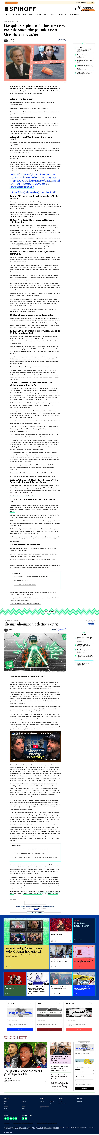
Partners (6, 1108)
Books (30, 14)
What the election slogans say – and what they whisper (29, 853)
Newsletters (62, 14)
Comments (61, 629)
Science (6, 1111)
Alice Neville (11, 39)
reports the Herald (36, 228)
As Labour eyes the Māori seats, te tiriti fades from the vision (31, 849)
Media (23, 1108)
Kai (4, 1103)
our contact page (63, 1127)
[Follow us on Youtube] (10, 1119)
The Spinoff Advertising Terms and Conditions (47, 1123)
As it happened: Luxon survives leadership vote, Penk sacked (31, 576)
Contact (42, 1101)
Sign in (91, 2)
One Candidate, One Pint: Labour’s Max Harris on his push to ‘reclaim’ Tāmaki (35, 857)
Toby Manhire (11, 629)
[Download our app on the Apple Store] (23, 1119)
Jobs (51, 1103)
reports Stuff (43, 214)
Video (5, 1101)
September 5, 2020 (47, 192)
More (45, 14)
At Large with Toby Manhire (36, 711)
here (11, 93)
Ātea (24, 14)
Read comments (35, 912)
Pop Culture (16, 14)
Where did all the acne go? (21, 580)
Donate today (86, 10)
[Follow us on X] (8, 1119)
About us (42, 1103)
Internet (6, 1106)
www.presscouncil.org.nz (21, 1128)
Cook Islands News (19, 397)
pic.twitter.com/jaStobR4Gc (22, 186)
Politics (8, 14)
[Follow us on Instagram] (13, 1119)
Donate (60, 1101)
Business (24, 1111)
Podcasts (53, 14)
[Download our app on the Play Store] (26, 1119)
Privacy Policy (7, 1123)
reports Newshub (37, 171)
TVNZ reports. (18, 145)
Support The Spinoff (11, 2)
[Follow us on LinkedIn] (16, 1119)
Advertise (52, 1101)
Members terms (62, 1103)
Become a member (74, 14)
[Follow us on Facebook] (5, 1119)
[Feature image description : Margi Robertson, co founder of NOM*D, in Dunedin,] (60, 1048)
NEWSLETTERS (84, 1042)
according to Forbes (22, 244)
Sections (38, 14)
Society (6, 21)
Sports (23, 1106)
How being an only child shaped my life (25, 584)
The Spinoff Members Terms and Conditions (23, 1123)
